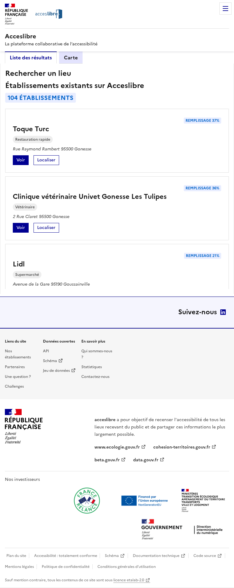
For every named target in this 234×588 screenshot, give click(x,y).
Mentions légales (19, 566)
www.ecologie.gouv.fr (117, 447)
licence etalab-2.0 (128, 580)
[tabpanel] (117, 179)
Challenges (14, 386)
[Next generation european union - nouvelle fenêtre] (145, 500)
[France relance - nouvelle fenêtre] (86, 500)
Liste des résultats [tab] (31, 57)
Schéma (50, 361)
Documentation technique (156, 555)
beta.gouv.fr (107, 460)
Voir (22, 161)
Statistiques (91, 367)
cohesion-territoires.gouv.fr (181, 447)
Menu (225, 8)
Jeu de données (56, 370)
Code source (204, 555)
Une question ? (18, 376)
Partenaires (15, 367)
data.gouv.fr (145, 460)
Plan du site (16, 555)
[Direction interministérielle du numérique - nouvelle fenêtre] (183, 530)
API (46, 351)
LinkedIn (223, 312)
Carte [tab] (71, 57)
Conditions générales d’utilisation (127, 566)
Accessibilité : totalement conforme (65, 555)
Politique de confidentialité (66, 566)
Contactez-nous (95, 376)
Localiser (48, 161)
